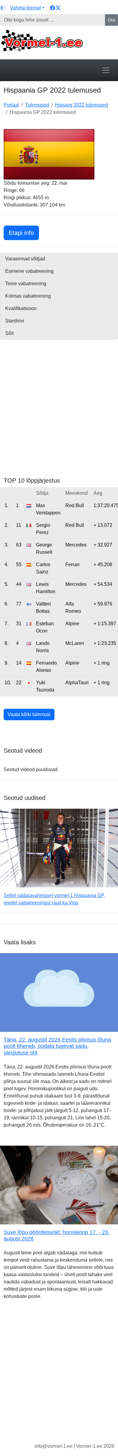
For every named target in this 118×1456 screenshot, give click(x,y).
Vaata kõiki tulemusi (29, 714)
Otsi (111, 20)
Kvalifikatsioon (21, 308)
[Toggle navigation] (105, 70)
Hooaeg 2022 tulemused (81, 104)
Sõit (9, 333)
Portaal (11, 104)
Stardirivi (14, 320)
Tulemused (37, 104)
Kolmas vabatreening (28, 296)
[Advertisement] (59, 413)
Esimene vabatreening (29, 271)
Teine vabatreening (25, 283)
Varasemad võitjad (25, 258)
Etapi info (24, 232)
